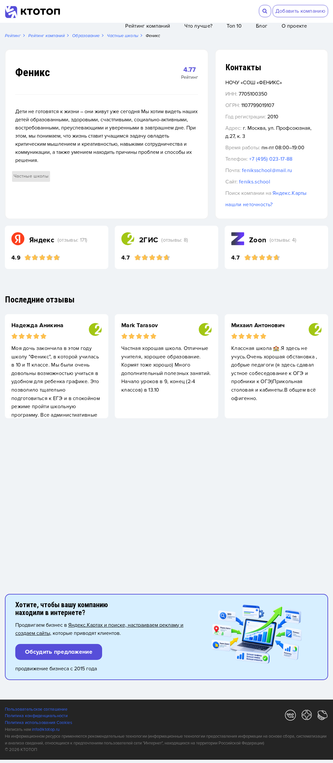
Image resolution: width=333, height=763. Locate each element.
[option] (57, 366)
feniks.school (254, 182)
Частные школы (31, 176)
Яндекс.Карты (290, 193)
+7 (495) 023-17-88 (270, 159)
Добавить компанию (300, 11)
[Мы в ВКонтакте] (290, 716)
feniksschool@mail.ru (267, 170)
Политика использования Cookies (38, 722)
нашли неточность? (249, 204)
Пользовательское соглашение (36, 709)
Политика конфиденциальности (36, 715)
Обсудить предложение (58, 651)
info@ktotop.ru (46, 729)
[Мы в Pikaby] (322, 716)
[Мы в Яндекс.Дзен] (306, 716)
